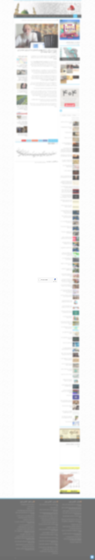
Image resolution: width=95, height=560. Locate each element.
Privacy (54, 281)
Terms (55, 281)
